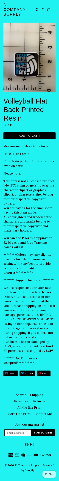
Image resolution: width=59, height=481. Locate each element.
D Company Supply (14, 9)
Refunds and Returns (29, 401)
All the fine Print (29, 407)
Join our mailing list (29, 424)
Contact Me (43, 414)
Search (21, 395)
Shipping (36, 395)
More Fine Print (19, 414)
